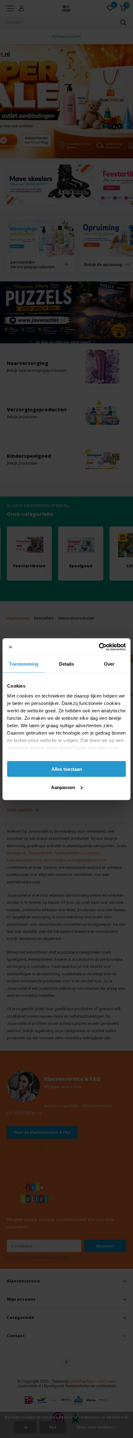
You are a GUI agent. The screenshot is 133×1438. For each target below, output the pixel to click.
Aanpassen (63, 787)
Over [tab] (109, 664)
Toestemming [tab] (23, 664)
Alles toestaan (66, 769)
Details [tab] (66, 664)
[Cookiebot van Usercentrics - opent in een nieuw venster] (99, 647)
